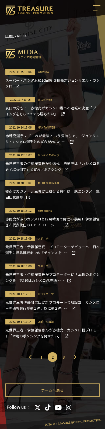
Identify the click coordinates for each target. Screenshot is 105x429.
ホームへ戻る (52, 390)
